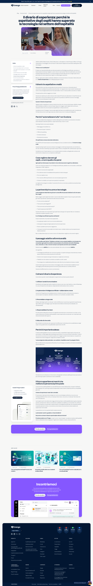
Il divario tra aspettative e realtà (18, 66)
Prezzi (40, 5)
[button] (25, 5)
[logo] (15, 6)
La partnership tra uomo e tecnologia (20, 72)
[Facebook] (12, 534)
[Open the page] (46, 1)
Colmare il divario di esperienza (19, 76)
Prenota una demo (65, 5)
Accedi (58, 5)
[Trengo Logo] (15, 527)
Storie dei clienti (45, 5)
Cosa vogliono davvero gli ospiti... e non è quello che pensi (21, 70)
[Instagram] (19, 534)
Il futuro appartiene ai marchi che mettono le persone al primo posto (21, 80)
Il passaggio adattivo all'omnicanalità (20, 74)
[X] (17, 534)
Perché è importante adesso (18, 77)
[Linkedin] (14, 534)
